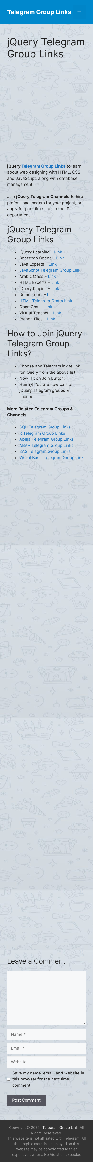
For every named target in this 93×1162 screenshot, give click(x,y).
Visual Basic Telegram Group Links (52, 457)
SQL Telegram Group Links (45, 427)
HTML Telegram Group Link (45, 300)
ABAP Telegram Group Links (46, 445)
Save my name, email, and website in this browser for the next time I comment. (48, 1079)
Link (58, 252)
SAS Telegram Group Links (45, 451)
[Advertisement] (46, 114)
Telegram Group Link (60, 1127)
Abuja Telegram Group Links (46, 439)
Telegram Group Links (39, 12)
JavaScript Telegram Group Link (49, 270)
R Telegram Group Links (42, 433)
